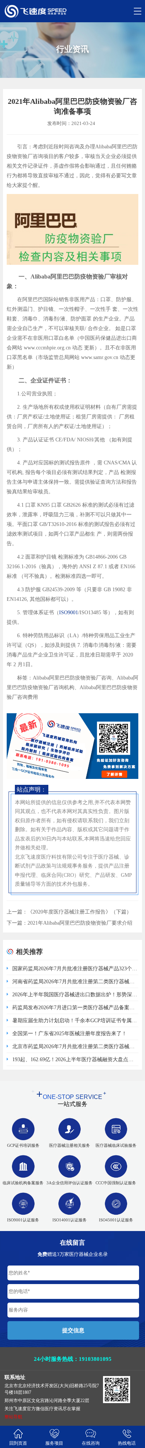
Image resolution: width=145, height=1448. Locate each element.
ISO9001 (68, 612)
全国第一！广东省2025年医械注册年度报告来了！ (69, 1033)
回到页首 (18, 1443)
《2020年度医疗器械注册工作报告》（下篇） (80, 912)
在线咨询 (91, 1443)
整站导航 (13, 1416)
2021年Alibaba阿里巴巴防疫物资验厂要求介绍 (80, 923)
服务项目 (54, 1443)
